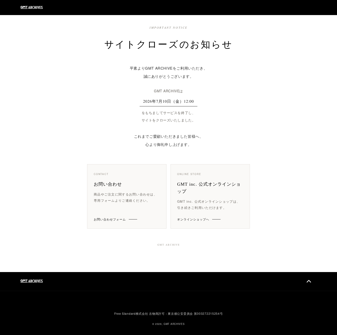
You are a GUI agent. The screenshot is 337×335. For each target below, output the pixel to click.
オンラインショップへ (193, 219)
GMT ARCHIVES (174, 324)
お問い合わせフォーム (110, 219)
